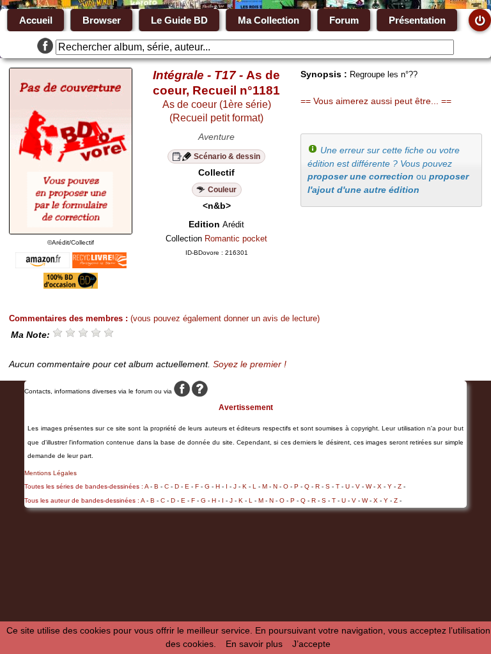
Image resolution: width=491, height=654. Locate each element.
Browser (101, 20)
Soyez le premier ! (249, 364)
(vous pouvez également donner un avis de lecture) (225, 318)
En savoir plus (254, 644)
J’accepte (311, 644)
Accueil (35, 20)
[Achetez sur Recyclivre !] (99, 265)
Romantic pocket (236, 238)
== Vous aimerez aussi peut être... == (375, 101)
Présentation (417, 20)
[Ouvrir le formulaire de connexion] (480, 20)
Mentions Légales (50, 472)
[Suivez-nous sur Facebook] (45, 47)
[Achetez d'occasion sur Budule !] (70, 285)
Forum (344, 20)
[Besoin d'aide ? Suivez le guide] (200, 391)
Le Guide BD (179, 20)
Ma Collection (268, 20)
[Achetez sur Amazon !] (42, 265)
